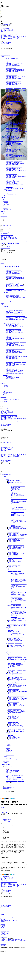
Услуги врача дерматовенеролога (13, 71)
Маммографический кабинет (12, 103)
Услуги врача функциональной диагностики (15, 90)
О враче (5, 820)
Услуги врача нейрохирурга (12, 77)
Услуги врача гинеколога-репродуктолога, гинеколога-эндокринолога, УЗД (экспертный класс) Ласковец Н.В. (16, 156)
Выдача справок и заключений (12, 115)
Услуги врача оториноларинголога (13, 81)
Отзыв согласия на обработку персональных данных (12, 941)
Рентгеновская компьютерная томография (15, 105)
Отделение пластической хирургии (11, 213)
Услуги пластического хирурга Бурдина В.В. (16, 184)
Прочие (5, 195)
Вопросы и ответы (7, 209)
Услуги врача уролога (10, 89)
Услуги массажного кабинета (12, 111)
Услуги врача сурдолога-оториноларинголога (16, 176)
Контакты (3, 217)
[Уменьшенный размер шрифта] (1, 2)
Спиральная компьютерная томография (14, 126)
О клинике (5, 199)
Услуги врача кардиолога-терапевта (14, 72)
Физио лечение (9, 187)
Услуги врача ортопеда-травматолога (14, 79)
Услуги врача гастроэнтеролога (13, 65)
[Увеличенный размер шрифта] (2, 5)
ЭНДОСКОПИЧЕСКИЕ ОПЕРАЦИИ (14, 188)
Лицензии (5, 201)
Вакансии (5, 208)
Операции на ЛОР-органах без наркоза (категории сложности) (14, 141)
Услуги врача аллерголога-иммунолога (14, 63)
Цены (2, 118)
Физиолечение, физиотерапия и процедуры (15, 112)
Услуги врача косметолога (11, 75)
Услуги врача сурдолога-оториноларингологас (16, 88)
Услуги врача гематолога (11, 66)
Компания (3, 921)
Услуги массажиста (10, 193)
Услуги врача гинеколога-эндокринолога (15, 70)
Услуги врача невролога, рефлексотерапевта (15, 163)
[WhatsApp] (10, 798)
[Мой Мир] (5, 798)
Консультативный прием (11, 139)
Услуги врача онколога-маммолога (13, 78)
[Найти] (2, 231)
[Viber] (8, 798)
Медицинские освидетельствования (11, 114)
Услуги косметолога (10, 182)
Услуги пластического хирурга (12, 59)
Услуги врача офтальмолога (12, 82)
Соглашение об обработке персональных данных (11, 939)
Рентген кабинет (9, 104)
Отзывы (5, 203)
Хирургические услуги (11, 109)
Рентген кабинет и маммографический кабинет (16, 123)
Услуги (2, 56)
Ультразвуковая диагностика (12, 128)
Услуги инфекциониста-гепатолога (13, 95)
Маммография (9, 190)
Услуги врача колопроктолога (12, 73)
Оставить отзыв (6, 821)
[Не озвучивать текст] (1, 22)
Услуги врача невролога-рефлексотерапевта (15, 76)
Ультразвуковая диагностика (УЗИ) (13, 101)
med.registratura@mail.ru (6, 42)
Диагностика (6, 98)
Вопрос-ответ (4, 937)
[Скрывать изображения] (1, 17)
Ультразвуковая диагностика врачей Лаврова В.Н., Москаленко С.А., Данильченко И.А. (16, 130)
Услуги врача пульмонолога (12, 84)
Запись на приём (7, 819)
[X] (7, 798)
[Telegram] (3, 220)
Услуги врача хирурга (10, 91)
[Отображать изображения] (1, 16)
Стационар (5, 108)
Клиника (3, 197)
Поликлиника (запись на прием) (10, 58)
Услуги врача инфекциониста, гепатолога (15, 159)
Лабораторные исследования (12, 99)
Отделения (3, 211)
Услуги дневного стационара (12, 110)
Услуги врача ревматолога (11, 85)
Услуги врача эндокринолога (12, 92)
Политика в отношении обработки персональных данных (13, 940)
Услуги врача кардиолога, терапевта (14, 161)
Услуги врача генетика (11, 68)
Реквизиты (5, 205)
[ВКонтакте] (3, 219)
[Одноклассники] (3, 798)
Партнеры (5, 202)
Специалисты (6, 204)
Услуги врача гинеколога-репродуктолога (15, 69)
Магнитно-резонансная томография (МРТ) (15, 102)
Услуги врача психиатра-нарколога (13, 83)
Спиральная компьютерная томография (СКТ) (16, 107)
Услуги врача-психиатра (11, 94)
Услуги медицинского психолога (13, 96)
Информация (3, 934)
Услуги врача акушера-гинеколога (13, 62)
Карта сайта (3, 944)
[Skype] (12, 798)
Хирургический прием (11, 136)
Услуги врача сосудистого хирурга (13, 86)
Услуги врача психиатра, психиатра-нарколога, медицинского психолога (16, 171)
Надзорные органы (7, 206)
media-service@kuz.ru (5, 43)
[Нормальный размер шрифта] (1, 3)
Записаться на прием (5, 55)
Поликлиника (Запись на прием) (10, 138)
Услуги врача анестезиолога (12, 64)
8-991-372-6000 (5, 28)
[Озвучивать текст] (1, 20)
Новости (3, 117)
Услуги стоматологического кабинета (14, 60)
